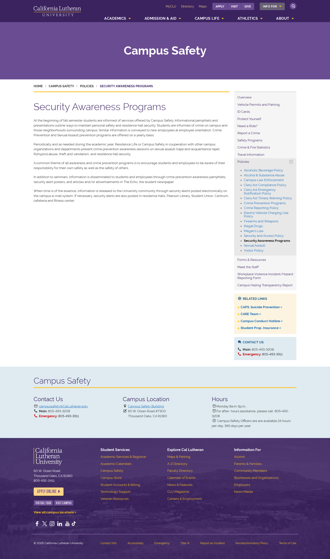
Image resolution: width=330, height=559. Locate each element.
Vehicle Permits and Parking (258, 104)
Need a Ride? (247, 126)
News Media (243, 492)
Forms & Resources (251, 260)
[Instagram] (52, 524)
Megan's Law (254, 231)
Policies (87, 86)
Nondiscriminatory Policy (251, 543)
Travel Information (250, 154)
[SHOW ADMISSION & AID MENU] (180, 18)
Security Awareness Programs (267, 241)
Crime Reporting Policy (261, 208)
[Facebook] (37, 524)
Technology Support (115, 492)
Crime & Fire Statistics (253, 147)
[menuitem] (272, 6)
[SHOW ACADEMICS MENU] (130, 18)
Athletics (248, 18)
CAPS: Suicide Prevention (260, 307)
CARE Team (249, 314)
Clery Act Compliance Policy (265, 185)
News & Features (179, 485)
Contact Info (108, 543)
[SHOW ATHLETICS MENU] (261, 18)
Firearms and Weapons (261, 221)
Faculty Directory (180, 471)
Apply (220, 6)
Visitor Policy (253, 250)
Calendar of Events (181, 478)
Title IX (184, 543)
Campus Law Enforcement (264, 180)
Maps (203, 6)
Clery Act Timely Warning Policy (268, 198)
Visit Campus (64, 503)
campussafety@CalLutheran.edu (63, 406)
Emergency (162, 543)
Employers (242, 485)
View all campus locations (54, 512)
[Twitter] (44, 524)
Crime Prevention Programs (265, 203)
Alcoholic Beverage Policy (263, 170)
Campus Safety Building (146, 406)
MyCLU (171, 6)
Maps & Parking (178, 457)
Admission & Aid (161, 18)
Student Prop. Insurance (259, 328)
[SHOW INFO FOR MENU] (280, 6)
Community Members (250, 471)
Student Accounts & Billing (120, 485)
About (282, 18)
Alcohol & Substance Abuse (264, 175)
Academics (115, 18)
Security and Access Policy (264, 236)
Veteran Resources (114, 499)
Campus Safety (165, 50)
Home (38, 86)
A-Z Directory (177, 464)
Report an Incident (212, 543)
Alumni (239, 457)
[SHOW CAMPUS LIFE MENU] (223, 18)
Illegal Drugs (253, 226)
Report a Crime (248, 133)
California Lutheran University (57, 12)
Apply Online (47, 491)
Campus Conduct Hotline (260, 321)
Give (247, 6)
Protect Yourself (249, 119)
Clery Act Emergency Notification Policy (260, 191)
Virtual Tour (43, 503)
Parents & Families (248, 464)
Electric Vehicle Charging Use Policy (266, 214)
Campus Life (207, 18)
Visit (234, 6)
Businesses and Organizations (256, 478)
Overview (244, 97)
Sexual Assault (254, 245)
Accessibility (136, 543)
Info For (270, 6)
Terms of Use (287, 543)
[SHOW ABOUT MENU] (293, 18)
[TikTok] (73, 524)
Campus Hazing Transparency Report (265, 285)
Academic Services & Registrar (123, 457)
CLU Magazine (178, 492)
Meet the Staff (248, 267)
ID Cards (243, 112)
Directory (187, 6)
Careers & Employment (184, 499)
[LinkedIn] (59, 524)
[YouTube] (67, 524)
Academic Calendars (116, 464)
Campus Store (111, 478)
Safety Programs (249, 140)
